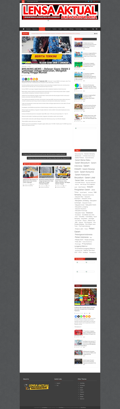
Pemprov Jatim (79, 229)
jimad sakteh (83, 192)
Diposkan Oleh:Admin (27, 75)
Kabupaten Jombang (82, 200)
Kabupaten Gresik (79, 205)
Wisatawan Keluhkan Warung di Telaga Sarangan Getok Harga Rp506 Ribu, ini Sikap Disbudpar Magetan (46, 181)
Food (81, 299)
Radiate (81, 396)
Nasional (34, 29)
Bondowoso (78, 156)
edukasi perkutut (79, 157)
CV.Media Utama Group (89, 156)
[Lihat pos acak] (96, 29)
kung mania (84, 218)
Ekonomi (48, 29)
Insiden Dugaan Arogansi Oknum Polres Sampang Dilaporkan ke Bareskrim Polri (89, 362)
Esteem (81, 389)
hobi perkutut (82, 187)
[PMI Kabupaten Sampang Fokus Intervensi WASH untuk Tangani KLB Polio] (78, 352)
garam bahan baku (82, 160)
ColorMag (82, 383)
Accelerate (82, 385)
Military (87, 304)
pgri (91, 237)
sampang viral (78, 250)
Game (89, 299)
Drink (76, 297)
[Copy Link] (34, 79)
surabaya (85, 252)
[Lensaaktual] (23, 29)
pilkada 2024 (79, 240)
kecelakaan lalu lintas (88, 214)
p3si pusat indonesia (84, 226)
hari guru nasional (90, 182)
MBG (76, 222)
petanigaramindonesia (83, 234)
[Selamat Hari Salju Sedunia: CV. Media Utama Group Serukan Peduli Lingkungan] (30, 172)
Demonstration (34, 62)
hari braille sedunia (80, 182)
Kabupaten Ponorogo (81, 210)
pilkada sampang (89, 240)
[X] (26, 79)
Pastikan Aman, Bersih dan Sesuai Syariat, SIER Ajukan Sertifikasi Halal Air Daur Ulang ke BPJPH (49, 158)
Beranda (28, 29)
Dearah (28, 62)
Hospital (87, 302)
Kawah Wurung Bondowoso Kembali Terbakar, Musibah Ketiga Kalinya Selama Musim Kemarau (52, 33)
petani (86, 229)
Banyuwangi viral (79, 154)
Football (85, 299)
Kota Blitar (81, 216)
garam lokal (90, 177)
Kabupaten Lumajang (81, 207)
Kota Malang (89, 216)
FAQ (57, 385)
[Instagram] (31, 79)
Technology (78, 29)
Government (77, 302)
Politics (85, 29)
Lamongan (91, 218)
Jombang (90, 192)
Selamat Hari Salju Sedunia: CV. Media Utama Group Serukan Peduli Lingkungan (30, 181)
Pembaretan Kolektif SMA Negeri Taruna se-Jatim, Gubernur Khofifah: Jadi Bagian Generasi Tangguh (62, 181)
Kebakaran (89, 213)
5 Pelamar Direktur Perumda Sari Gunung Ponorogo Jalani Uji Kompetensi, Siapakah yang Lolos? (45, 154)
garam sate (79, 180)
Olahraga (71, 29)
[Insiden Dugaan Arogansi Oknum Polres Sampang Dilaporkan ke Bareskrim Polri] (78, 361)
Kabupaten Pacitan (86, 203)
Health (60, 29)
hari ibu (77, 184)
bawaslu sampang (89, 154)
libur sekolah (78, 220)
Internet (83, 304)
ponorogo (78, 244)
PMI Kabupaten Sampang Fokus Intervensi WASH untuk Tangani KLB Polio (89, 353)
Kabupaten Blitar (79, 196)
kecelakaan (78, 214)
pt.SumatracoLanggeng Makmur (85, 248)
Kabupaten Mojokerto (80, 208)
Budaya (76, 295)
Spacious (82, 398)
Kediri (76, 216)
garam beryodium (82, 163)
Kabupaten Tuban (80, 213)
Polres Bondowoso (87, 241)
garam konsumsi (87, 172)
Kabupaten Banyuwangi (88, 195)
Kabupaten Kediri (91, 205)
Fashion (54, 29)
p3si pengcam (88, 222)
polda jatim (78, 241)
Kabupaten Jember (86, 198)
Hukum (65, 29)
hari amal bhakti (89, 180)
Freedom (82, 392)
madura (85, 220)
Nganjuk (81, 222)
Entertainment (91, 297)
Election (85, 297)
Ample (81, 387)
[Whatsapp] (28, 79)
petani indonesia (82, 237)
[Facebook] (23, 79)
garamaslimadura (89, 157)
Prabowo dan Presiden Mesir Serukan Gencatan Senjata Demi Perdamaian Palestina (84, 309)
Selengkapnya (77, 326)
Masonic (82, 394)
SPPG (80, 252)
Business (42, 29)
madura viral (91, 220)
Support (58, 383)
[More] (36, 79)
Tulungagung (92, 252)
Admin (33, 184)
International (77, 304)
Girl (92, 299)
